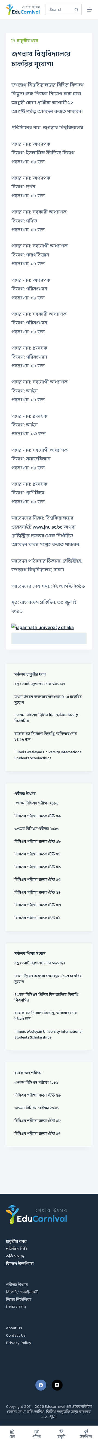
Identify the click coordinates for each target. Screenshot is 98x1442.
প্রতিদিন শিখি (17, 1249)
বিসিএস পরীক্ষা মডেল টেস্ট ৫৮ (37, 842)
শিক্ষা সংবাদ (16, 1307)
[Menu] (89, 9)
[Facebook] (40, 1385)
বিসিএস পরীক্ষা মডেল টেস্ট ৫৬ (37, 867)
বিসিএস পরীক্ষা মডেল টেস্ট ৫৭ (37, 854)
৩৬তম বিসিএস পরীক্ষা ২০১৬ (36, 829)
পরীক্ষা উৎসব (17, 1285)
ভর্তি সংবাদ (15, 1256)
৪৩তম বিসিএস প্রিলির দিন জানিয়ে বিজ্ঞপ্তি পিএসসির (46, 718)
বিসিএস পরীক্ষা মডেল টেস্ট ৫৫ (37, 880)
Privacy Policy (18, 1343)
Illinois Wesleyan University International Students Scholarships (48, 755)
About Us (14, 1328)
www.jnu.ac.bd (48, 527)
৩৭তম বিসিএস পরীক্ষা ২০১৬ (36, 803)
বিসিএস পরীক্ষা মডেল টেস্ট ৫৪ (37, 893)
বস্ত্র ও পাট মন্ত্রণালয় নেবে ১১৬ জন (39, 684)
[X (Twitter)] (57, 1385)
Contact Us (16, 1335)
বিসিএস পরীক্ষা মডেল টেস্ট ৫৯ (37, 816)
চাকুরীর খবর (27, 41)
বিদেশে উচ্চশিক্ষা (20, 1264)
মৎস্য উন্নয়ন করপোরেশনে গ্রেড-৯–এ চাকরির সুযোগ (48, 700)
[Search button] (76, 9)
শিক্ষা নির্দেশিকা (18, 1299)
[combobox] (58, 9)
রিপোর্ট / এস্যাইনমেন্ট (22, 1292)
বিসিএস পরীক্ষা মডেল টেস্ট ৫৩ (37, 905)
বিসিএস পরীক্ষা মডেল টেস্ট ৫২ (37, 918)
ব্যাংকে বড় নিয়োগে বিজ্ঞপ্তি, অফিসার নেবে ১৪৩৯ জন (45, 737)
